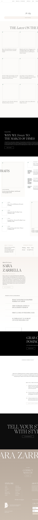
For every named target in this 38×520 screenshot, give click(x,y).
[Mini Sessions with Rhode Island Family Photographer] (30, 181)
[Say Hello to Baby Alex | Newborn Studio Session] (28, 92)
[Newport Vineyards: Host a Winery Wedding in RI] (4, 228)
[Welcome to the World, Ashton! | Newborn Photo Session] (10, 92)
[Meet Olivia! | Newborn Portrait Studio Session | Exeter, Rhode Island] (10, 40)
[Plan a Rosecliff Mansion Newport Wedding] (4, 205)
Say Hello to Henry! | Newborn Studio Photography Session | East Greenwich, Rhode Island (28, 77)
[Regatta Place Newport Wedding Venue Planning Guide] (4, 221)
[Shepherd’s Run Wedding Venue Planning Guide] (4, 213)
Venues (9, 202)
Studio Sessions (5, 189)
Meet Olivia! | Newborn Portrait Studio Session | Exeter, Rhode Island (9, 50)
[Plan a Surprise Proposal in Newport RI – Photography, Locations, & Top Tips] (30, 165)
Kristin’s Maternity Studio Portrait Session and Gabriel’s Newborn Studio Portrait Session (10, 77)
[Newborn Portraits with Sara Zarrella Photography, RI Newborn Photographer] (30, 188)
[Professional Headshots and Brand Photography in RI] (12, 175)
